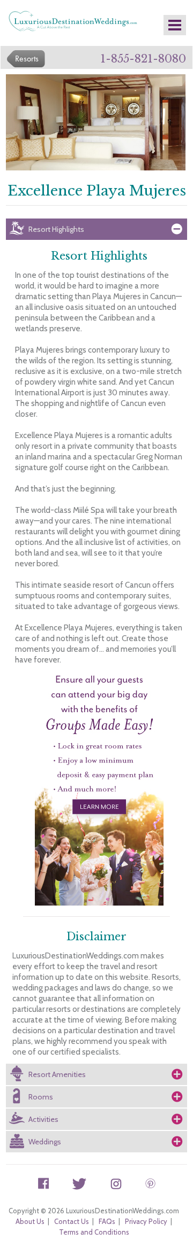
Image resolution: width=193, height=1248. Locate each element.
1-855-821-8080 (143, 58)
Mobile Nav (175, 25)
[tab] (96, 229)
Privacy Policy (146, 1221)
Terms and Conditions (94, 1232)
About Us (30, 1221)
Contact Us (71, 1221)
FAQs (107, 1221)
